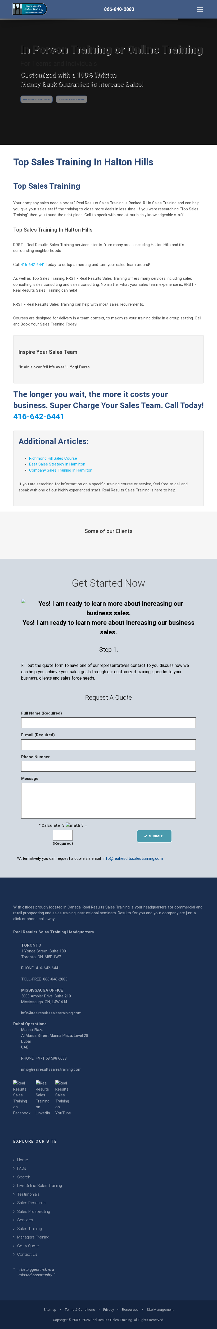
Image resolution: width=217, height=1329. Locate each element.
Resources (130, 1310)
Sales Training (29, 1228)
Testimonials (28, 1194)
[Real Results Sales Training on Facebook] (21, 1098)
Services (25, 1220)
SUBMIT (157, 836)
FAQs (21, 1168)
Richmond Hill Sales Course (53, 458)
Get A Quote (28, 1246)
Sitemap (49, 1310)
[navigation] (199, 8)
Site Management (160, 1310)
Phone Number (35, 756)
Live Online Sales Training (39, 1185)
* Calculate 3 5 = (63, 825)
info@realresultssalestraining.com (133, 858)
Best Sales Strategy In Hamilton (57, 464)
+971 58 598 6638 (51, 1058)
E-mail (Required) (38, 735)
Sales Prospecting (33, 1211)
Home (22, 1160)
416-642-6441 (33, 264)
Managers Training (33, 1237)
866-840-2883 (55, 979)
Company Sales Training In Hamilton (60, 470)
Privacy (108, 1310)
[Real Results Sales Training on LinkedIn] (43, 1098)
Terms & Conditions (80, 1310)
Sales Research (31, 1202)
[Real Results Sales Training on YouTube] (63, 1098)
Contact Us (27, 1254)
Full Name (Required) (41, 713)
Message (29, 778)
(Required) (63, 843)
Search (23, 1177)
